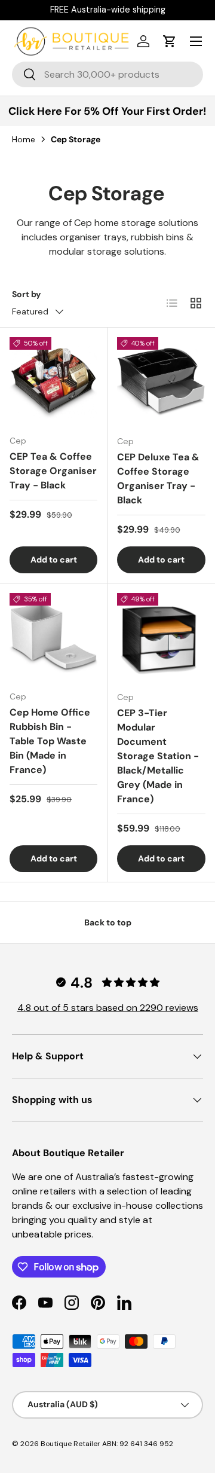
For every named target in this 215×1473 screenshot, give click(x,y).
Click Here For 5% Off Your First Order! (107, 111)
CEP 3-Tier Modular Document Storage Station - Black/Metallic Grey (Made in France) (158, 756)
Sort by (26, 294)
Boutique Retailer (70, 1443)
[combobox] (107, 74)
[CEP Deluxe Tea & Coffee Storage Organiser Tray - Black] (161, 381)
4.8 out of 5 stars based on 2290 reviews (107, 1007)
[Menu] (196, 41)
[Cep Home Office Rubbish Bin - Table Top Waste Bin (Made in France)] (53, 637)
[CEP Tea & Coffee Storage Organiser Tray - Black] (53, 381)
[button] (169, 41)
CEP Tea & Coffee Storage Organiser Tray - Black (53, 470)
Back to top (107, 922)
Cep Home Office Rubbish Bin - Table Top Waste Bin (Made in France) (50, 741)
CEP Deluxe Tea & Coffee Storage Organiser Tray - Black (158, 478)
